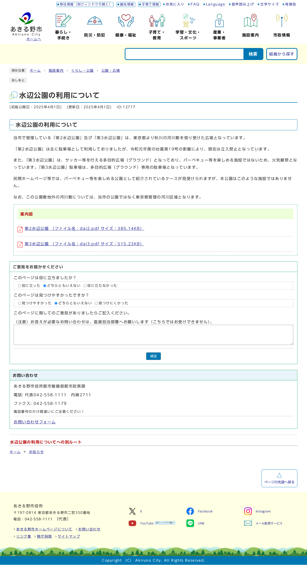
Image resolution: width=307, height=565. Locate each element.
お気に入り (175, 4)
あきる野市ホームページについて (44, 529)
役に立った (31, 285)
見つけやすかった (37, 303)
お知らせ (36, 452)
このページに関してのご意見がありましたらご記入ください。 (73, 313)
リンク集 (23, 536)
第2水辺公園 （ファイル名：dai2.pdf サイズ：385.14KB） (84, 228)
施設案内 (56, 70)
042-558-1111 (39, 519)
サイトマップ (69, 536)
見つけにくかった (114, 303)
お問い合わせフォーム (35, 422)
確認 (153, 356)
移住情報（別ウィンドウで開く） (86, 4)
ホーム (35, 70)
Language (215, 4)
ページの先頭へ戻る (279, 482)
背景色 (290, 4)
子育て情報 (150, 4)
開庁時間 (44, 536)
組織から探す (282, 54)
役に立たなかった (102, 285)
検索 (253, 54)
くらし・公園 (82, 70)
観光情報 (127, 4)
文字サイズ (269, 4)
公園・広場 (110, 70)
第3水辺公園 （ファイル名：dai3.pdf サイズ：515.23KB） (84, 244)
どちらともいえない (64, 285)
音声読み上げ (243, 4)
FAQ (195, 4)
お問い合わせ (89, 529)
